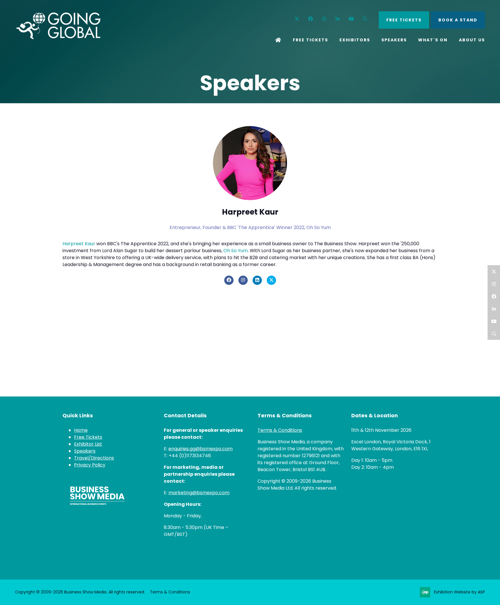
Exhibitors (354, 40)
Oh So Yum (235, 250)
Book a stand (457, 20)
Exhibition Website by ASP (459, 592)
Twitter (297, 19)
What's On (433, 40)
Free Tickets (310, 40)
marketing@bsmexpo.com (198, 492)
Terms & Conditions (280, 430)
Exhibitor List (88, 444)
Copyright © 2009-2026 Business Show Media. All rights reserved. (80, 592)
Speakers (394, 40)
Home (278, 40)
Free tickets (404, 20)
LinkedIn (494, 308)
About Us (472, 40)
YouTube (351, 19)
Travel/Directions (94, 458)
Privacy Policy (89, 465)
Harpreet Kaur (78, 243)
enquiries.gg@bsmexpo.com (200, 448)
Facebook (310, 19)
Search (365, 19)
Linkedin (338, 19)
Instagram (324, 19)
